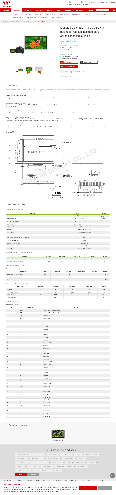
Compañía (6, 10)
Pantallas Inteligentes (50, 14)
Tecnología (39, 10)
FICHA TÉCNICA (68, 62)
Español (113, 2)
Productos (17, 10)
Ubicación (68, 10)
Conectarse (79, 10)
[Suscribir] (69, 3)
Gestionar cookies (104, 488)
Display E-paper (76, 14)
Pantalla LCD (37, 14)
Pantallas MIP (87, 14)
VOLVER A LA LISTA (79, 72)
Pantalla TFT (16, 14)
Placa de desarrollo (63, 14)
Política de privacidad (51, 491)
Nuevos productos (31, 17)
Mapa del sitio (103, 2)
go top (112, 475)
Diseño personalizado (18, 17)
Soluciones (28, 10)
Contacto (90, 10)
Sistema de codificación (100, 14)
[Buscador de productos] (82, 3)
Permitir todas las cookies (88, 488)
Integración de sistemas (57, 17)
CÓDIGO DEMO (87, 62)
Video (58, 10)
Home (94, 2)
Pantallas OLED (27, 14)
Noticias (49, 10)
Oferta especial (43, 17)
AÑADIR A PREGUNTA (69, 66)
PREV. (66, 72)
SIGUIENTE (68, 76)
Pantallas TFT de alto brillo (30, 21)
